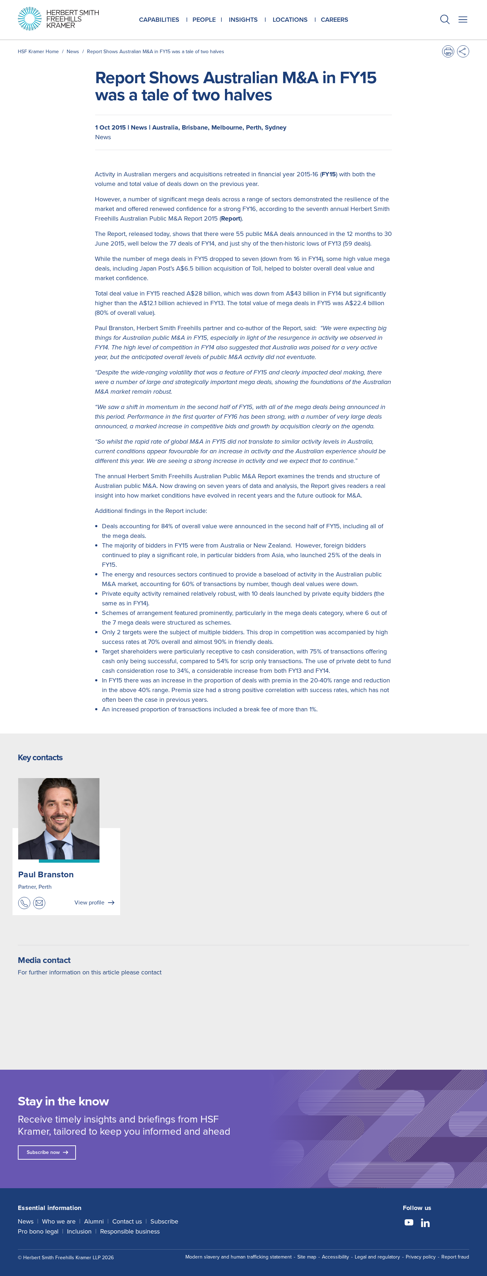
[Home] (67, 18)
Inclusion (79, 1231)
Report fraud (455, 1257)
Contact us (127, 1221)
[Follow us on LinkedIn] (425, 1223)
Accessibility (335, 1257)
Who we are (59, 1221)
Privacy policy (421, 1257)
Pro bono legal (38, 1231)
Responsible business (130, 1231)
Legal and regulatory (377, 1257)
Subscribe (164, 1221)
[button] (445, 20)
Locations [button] (290, 19)
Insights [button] (243, 19)
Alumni (94, 1221)
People (204, 19)
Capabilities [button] (159, 19)
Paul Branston (46, 874)
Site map (306, 1257)
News (73, 51)
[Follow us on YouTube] (409, 1223)
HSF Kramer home (38, 51)
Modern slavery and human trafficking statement (238, 1257)
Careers (334, 19)
